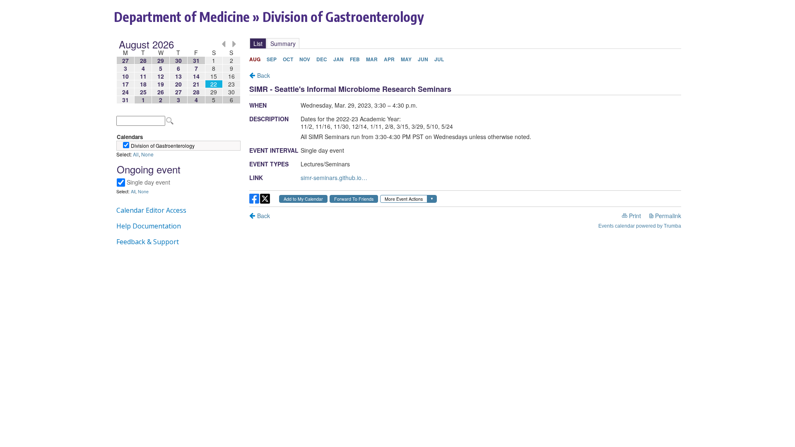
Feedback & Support (147, 241)
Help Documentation (148, 226)
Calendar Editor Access (151, 210)
